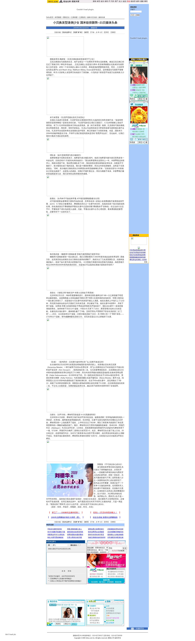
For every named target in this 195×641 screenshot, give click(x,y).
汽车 (112, 1)
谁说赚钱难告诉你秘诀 (116, 572)
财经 (106, 1)
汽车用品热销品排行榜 (138, 250)
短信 (124, 1)
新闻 (94, 1)
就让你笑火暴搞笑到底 (116, 576)
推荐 (86, 32)
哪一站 (100, 576)
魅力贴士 (102, 582)
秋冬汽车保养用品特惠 (138, 255)
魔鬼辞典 (118, 582)
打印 (106, 32)
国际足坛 (66, 17)
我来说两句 (67, 32)
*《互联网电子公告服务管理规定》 (60, 579)
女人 (120, 1)
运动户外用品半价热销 (138, 252)
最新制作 (93, 574)
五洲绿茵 (74, 17)
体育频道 (58, 17)
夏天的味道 (94, 576)
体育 (98, 1)
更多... (146, 262)
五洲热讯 (82, 17)
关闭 (113, 32)
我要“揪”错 (78, 32)
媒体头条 (102, 17)
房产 (116, 1)
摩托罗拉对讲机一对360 (138, 259)
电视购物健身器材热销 (138, 257)
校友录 (133, 1)
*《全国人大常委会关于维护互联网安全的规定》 (65, 581)
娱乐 (102, 1)
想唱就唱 (99, 574)
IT (109, 1)
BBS (146, 1)
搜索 (142, 1)
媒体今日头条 (92, 17)
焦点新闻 (94, 582)
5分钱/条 (118, 551)
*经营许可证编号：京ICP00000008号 (61, 576)
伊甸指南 (110, 582)
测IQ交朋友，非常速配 (116, 574)
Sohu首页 (49, 17)
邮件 (138, 1)
